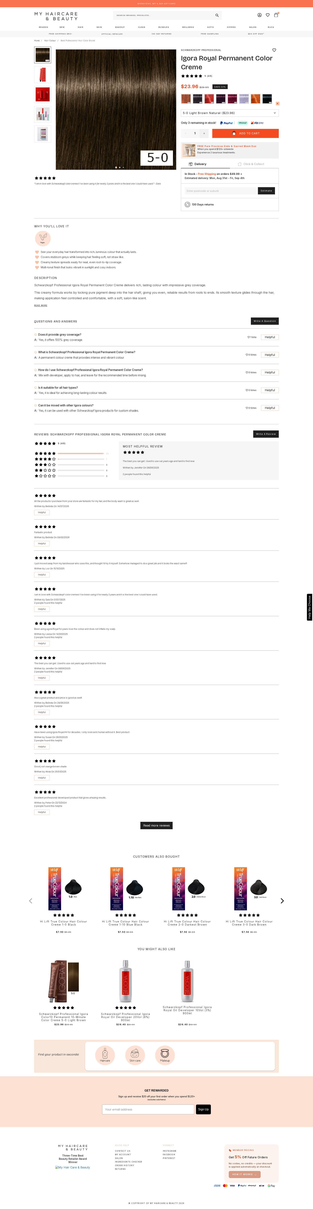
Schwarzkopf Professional (201, 50)
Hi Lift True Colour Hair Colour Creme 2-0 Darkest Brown (187, 923)
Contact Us (122, 1151)
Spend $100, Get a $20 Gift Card (156, 4)
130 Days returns (203, 204)
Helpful (270, 337)
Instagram (169, 1151)
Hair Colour (50, 40)
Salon (119, 1158)
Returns (120, 1169)
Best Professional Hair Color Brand (78, 40)
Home (37, 40)
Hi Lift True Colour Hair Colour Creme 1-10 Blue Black (125, 923)
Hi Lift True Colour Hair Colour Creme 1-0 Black (63, 923)
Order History (124, 1165)
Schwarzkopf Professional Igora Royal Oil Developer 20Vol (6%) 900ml (125, 1017)
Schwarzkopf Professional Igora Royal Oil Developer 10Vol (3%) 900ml (187, 1010)
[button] (174, 110)
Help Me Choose (309, 607)
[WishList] (268, 15)
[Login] (259, 15)
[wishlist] (274, 50)
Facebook (169, 1154)
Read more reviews (156, 825)
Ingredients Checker (128, 1162)
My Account (123, 1154)
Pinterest (169, 1158)
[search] (217, 15)
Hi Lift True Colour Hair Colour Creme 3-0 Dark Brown (249, 923)
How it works (244, 1174)
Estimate (266, 190)
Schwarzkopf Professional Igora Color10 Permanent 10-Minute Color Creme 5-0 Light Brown (63, 1017)
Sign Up (203, 1109)
